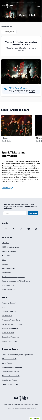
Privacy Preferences (9, 341)
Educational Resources (10, 337)
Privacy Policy (7, 316)
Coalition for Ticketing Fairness (13, 277)
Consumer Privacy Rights (11, 320)
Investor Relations (8, 290)
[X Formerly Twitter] (13, 229)
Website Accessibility (10, 328)
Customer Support (9, 303)
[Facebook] (6, 229)
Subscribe (33, 213)
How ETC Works (8, 333)
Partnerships (6, 273)
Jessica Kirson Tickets (10, 384)
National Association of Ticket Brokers (16, 281)
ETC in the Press (8, 285)
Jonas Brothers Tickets (10, 372)
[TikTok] (36, 229)
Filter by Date (8, 32)
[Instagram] (21, 229)
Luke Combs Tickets (9, 380)
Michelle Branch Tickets (10, 376)
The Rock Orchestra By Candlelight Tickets (17, 355)
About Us (5, 243)
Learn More (32, 92)
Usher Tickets (7, 363)
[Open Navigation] (38, 6)
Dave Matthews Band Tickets (12, 367)
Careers (5, 264)
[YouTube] (28, 229)
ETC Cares (6, 256)
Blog (4, 260)
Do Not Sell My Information (12, 324)
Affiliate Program (8, 268)
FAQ (3, 307)
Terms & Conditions (9, 311)
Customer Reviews (9, 251)
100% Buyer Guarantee (10, 247)
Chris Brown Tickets (9, 359)
